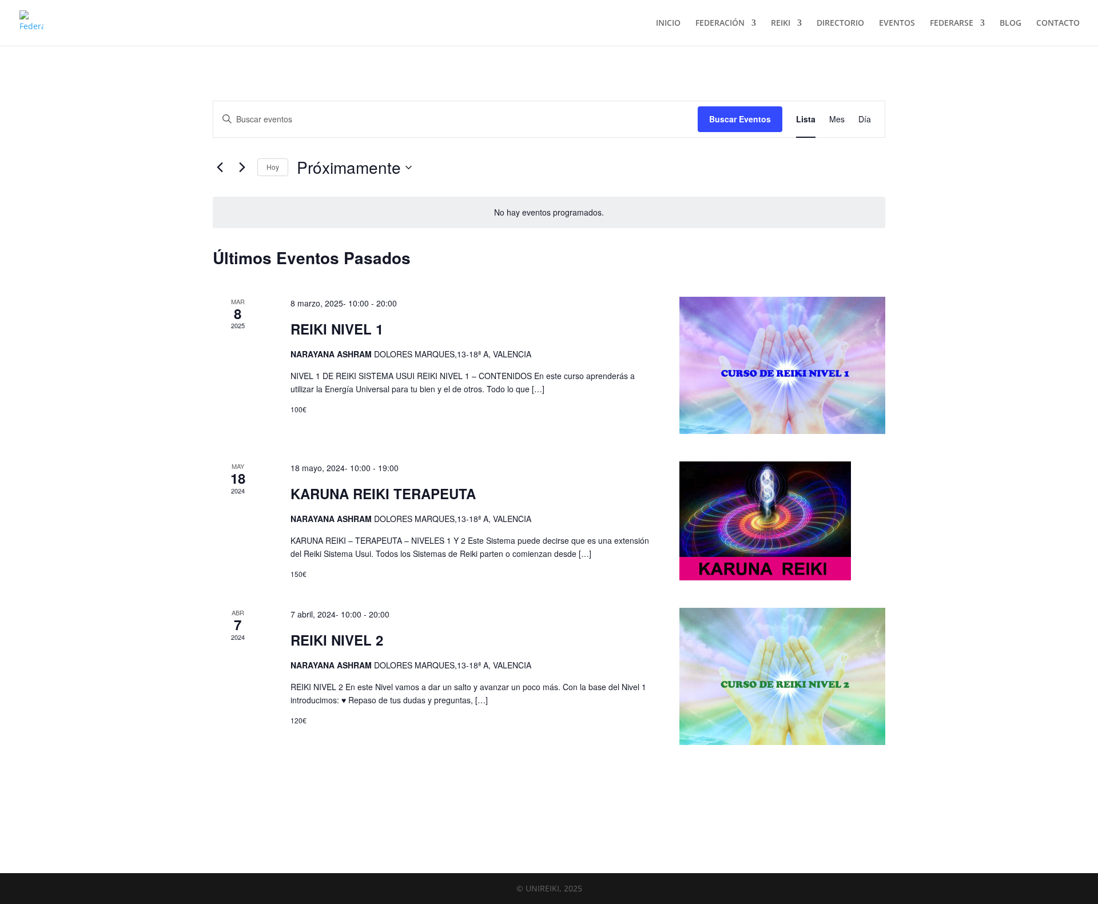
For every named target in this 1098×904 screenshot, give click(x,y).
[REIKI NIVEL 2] (782, 676)
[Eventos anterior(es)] (219, 167)
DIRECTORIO (840, 23)
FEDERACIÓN (720, 23)
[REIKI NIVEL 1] (782, 365)
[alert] (549, 212)
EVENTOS (897, 23)
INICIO (668, 23)
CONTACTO (1058, 23)
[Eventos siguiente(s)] (242, 167)
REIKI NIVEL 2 (337, 640)
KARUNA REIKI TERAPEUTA (383, 493)
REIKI (780, 23)
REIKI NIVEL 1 (337, 328)
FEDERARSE (951, 23)
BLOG (1010, 23)
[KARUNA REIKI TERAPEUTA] (782, 520)
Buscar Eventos (740, 119)
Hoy (272, 167)
